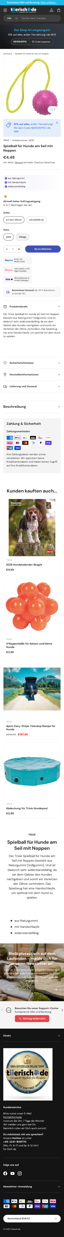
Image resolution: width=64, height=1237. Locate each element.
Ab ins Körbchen (43, 249)
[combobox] (32, 18)
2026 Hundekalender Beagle (24, 564)
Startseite (7, 54)
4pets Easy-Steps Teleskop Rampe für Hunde (30, 727)
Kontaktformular (12, 1117)
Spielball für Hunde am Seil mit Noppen (31, 54)
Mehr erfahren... (49, 2)
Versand (19, 162)
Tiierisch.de (15, 1229)
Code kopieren (43, 41)
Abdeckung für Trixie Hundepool (27, 808)
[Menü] (5, 10)
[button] (58, 10)
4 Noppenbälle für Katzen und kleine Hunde (29, 645)
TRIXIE (6, 140)
